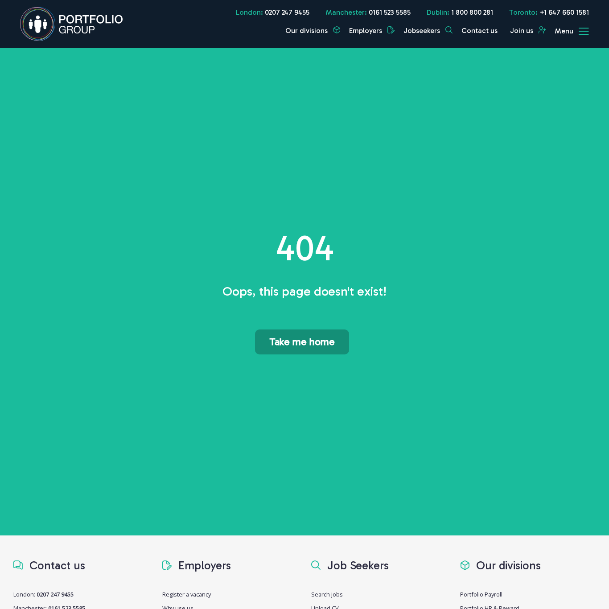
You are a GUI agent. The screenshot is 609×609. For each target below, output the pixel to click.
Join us (522, 30)
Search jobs (327, 594)
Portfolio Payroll (481, 594)
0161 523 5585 (390, 12)
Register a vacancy (186, 594)
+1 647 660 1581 (564, 12)
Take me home (302, 342)
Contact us (479, 30)
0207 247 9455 (287, 12)
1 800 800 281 (472, 12)
